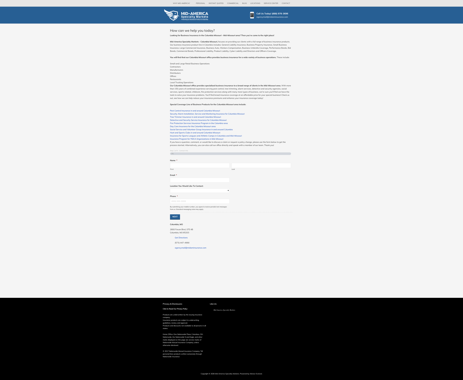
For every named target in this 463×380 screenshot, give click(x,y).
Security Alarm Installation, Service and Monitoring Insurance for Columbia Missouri (207, 114)
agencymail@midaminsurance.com (272, 17)
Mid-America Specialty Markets (224, 310)
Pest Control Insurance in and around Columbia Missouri (195, 110)
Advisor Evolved (256, 374)
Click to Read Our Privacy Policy (175, 309)
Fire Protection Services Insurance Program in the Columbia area (199, 123)
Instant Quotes (216, 3)
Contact (286, 3)
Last (233, 169)
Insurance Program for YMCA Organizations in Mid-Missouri (196, 139)
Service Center (271, 3)
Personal (200, 3)
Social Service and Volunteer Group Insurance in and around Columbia (201, 129)
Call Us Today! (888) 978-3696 (272, 13)
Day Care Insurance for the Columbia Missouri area (193, 126)
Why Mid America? (181, 3)
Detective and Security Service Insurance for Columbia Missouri (198, 120)
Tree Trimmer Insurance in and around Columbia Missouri (195, 117)
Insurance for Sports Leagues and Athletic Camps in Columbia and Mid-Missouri (206, 136)
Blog (244, 3)
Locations (255, 3)
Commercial (233, 3)
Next (175, 216)
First (172, 169)
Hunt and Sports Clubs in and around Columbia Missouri (195, 132)
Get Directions (181, 237)
